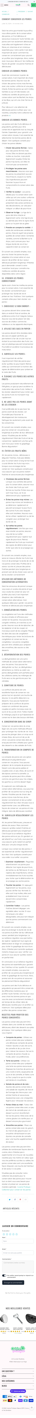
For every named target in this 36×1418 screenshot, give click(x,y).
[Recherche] (28, 5)
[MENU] (1, 5)
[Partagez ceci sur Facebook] (15, 1199)
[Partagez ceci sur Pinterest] (20, 1199)
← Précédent (20, 11)
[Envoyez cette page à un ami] (26, 1199)
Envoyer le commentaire (13, 1283)
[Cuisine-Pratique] (18, 5)
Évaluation (6, 1231)
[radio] (3, 1234)
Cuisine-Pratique (11, 1408)
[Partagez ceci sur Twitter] (10, 1199)
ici (10, 115)
